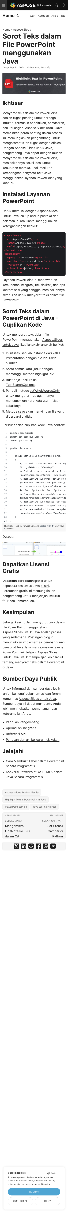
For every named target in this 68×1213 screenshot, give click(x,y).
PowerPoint (48, 113)
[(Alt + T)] (18, 15)
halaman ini (10, 221)
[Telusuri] (63, 5)
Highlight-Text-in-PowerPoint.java (22, 526)
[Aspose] (23, 5)
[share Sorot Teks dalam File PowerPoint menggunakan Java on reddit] (31, 847)
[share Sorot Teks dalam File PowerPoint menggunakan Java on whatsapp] (45, 847)
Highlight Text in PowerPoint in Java (25, 799)
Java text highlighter (44, 806)
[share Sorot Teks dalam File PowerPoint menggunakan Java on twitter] (16, 847)
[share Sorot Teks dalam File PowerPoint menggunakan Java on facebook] (38, 847)
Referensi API (16, 734)
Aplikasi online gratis (21, 728)
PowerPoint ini (26, 280)
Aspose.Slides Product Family (22, 792)
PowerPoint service (16, 806)
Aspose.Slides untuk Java (43, 128)
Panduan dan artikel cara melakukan (32, 739)
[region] (34, 477)
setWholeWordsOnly (45, 390)
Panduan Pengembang (22, 722)
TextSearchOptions (20, 385)
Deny (47, 1201)
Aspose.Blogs (22, 29)
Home (8, 15)
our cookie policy (42, 1184)
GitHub (10, 528)
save (21, 411)
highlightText (45, 374)
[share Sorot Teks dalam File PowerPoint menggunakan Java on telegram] (53, 847)
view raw (59, 526)
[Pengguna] (56, 5)
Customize (20, 1201)
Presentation (15, 358)
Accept (34, 1191)
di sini (45, 586)
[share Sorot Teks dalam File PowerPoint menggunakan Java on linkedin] (23, 847)
